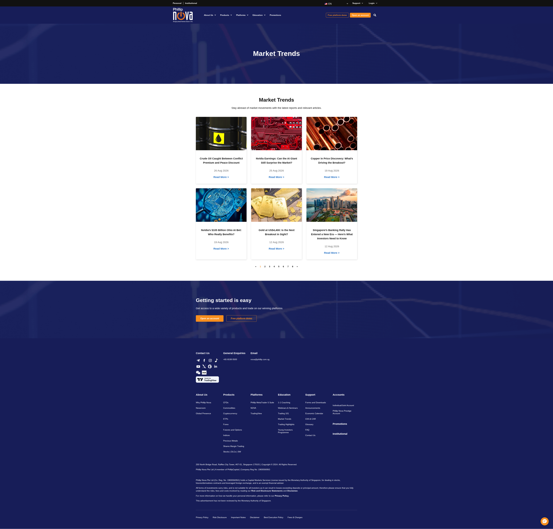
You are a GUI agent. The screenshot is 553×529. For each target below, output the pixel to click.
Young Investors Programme (285, 431)
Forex (226, 424)
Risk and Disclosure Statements (267, 491)
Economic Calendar (314, 413)
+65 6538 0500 (230, 359)
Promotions (275, 15)
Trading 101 (283, 413)
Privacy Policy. (282, 496)
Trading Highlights (286, 424)
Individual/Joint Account (343, 405)
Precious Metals (230, 441)
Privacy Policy (202, 517)
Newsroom (201, 408)
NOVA (253, 408)
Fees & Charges (295, 517)
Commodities (229, 408)
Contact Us (310, 435)
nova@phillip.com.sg (260, 359)
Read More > (221, 177)
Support (356, 3)
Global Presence (203, 413)
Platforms (241, 15)
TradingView (256, 413)
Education (258, 15)
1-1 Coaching (284, 402)
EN (330, 4)
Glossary (309, 424)
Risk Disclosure (220, 517)
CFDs (225, 402)
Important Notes (238, 517)
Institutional (191, 3)
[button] (374, 15)
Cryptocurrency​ (230, 413)
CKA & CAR (310, 419)
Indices (226, 435)
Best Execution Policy (273, 517)
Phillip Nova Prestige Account (342, 412)
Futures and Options (232, 430)
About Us (208, 15)
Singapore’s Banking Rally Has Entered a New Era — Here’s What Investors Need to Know (332, 234)
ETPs (225, 419)
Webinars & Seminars (288, 408)
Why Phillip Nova (203, 402)
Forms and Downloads (315, 402)
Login (372, 3)
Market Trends (284, 419)
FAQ (307, 430)
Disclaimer (255, 517)
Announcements (312, 408)
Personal (177, 3)
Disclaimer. (292, 491)
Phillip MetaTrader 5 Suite (262, 402)
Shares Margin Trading (233, 446)
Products (224, 15)
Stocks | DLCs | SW (232, 452)
